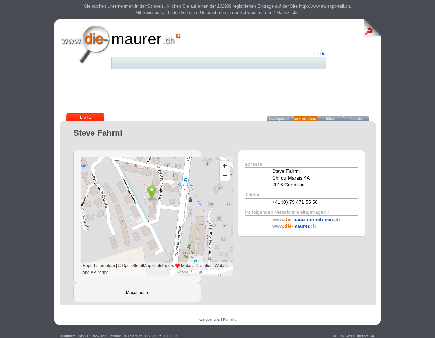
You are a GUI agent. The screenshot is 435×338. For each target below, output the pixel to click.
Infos (330, 119)
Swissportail (279, 119)
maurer (136, 39)
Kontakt (355, 119)
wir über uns (209, 319)
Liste (85, 117)
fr (314, 53)
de (322, 53)
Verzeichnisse (304, 119)
